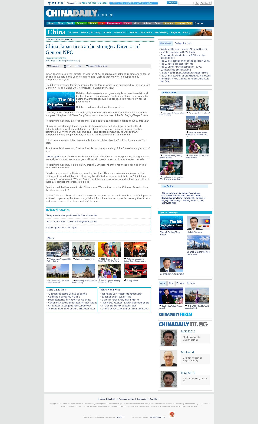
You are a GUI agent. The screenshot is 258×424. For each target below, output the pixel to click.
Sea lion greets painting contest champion (109, 281)
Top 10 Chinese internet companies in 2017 (181, 67)
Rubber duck (179, 195)
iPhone (190, 195)
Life (101, 23)
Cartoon (169, 23)
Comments (54, 66)
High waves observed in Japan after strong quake (125, 303)
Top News (73, 32)
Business (81, 23)
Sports (93, 23)
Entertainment (113, 23)
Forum (158, 23)
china (56, 32)
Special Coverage (169, 212)
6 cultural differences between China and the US (184, 49)
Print (69, 66)
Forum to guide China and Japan (61, 227)
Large (92, 66)
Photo (127, 23)
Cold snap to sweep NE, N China (64, 297)
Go (197, 3)
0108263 (120, 417)
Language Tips (184, 23)
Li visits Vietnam (194, 232)
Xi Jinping (182, 193)
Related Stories (58, 210)
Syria (180, 198)
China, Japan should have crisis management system (71, 221)
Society (107, 32)
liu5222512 (188, 331)
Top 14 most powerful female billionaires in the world (186, 76)
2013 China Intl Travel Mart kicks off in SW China (108, 260)
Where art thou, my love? (85, 259)
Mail (79, 66)
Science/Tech (120, 32)
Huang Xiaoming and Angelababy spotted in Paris (184, 73)
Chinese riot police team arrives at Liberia (58, 281)
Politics (84, 32)
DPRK (198, 195)
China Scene (146, 32)
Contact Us (141, 399)
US (121, 3)
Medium (98, 66)
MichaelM (187, 352)
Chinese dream (169, 193)
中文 (115, 3)
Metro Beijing (161, 32)
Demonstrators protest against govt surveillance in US (197, 134)
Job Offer (154, 399)
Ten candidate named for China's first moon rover (71, 309)
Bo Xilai (172, 203)
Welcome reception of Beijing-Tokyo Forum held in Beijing (135, 261)
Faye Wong (194, 193)
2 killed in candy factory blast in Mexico (120, 300)
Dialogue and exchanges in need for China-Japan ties (71, 215)
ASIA (149, 3)
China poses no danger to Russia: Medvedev (69, 306)
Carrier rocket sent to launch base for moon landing (72, 303)
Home (51, 23)
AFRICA (140, 3)
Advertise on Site (126, 399)
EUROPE (130, 3)
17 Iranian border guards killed (116, 297)
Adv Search (205, 3)
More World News (110, 289)
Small (105, 66)
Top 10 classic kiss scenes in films (177, 64)
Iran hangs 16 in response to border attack (122, 294)
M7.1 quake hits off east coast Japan (119, 306)
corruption (166, 195)
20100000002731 (157, 417)
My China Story (172, 200)
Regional (175, 32)
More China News (56, 289)
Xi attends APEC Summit (172, 274)
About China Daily (108, 399)
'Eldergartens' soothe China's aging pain (67, 294)
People (133, 32)
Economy (96, 32)
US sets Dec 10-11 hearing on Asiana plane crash (125, 309)
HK (193, 198)
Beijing (199, 198)
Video (136, 23)
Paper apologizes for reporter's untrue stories (69, 300)
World (70, 23)
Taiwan (187, 198)
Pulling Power (132, 281)
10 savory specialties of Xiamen (176, 70)
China (60, 23)
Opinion (147, 23)
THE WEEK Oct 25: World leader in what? (197, 307)
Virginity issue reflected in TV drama (178, 52)
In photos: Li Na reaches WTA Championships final (171, 178)
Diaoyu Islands (168, 198)
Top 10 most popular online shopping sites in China (185, 61)
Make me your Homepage (95, 3)
